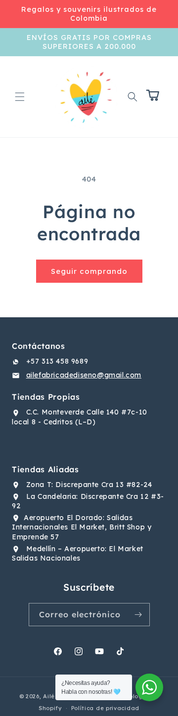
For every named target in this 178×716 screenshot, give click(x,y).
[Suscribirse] (138, 614)
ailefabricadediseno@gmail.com (83, 375)
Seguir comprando (89, 271)
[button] (20, 97)
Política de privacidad (105, 708)
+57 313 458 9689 (57, 361)
